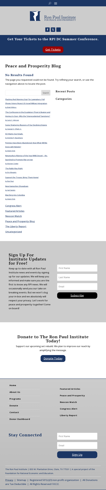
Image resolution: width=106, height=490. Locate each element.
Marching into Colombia (15, 195)
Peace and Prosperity (72, 395)
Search (46, 93)
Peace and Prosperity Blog (20, 221)
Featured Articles (14, 211)
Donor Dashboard (20, 419)
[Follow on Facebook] (47, 29)
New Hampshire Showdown (16, 186)
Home (13, 385)
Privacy (9, 480)
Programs (15, 398)
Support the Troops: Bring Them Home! (22, 177)
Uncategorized (13, 231)
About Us (15, 392)
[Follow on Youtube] (58, 29)
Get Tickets (53, 49)
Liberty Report (68, 415)
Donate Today (53, 358)
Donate (14, 405)
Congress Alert (13, 205)
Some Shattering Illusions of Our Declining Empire (26, 125)
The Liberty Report (15, 226)
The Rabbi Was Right (14, 168)
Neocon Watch (13, 216)
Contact (14, 412)
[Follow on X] (53, 29)
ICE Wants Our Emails (14, 134)
